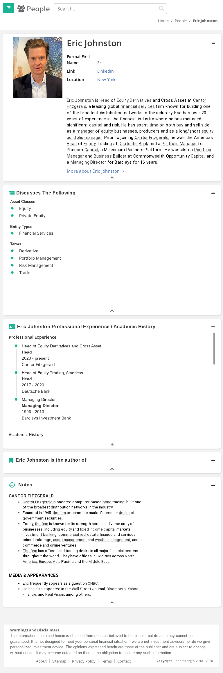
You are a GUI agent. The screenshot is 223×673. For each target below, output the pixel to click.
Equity (90, 143)
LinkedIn (105, 71)
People (181, 20)
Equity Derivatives (134, 100)
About (41, 661)
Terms (106, 661)
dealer (124, 512)
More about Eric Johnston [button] (93, 171)
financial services (138, 106)
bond (107, 502)
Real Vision (54, 594)
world (54, 556)
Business (103, 156)
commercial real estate (78, 534)
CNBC (93, 583)
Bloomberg (116, 589)
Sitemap (59, 661)
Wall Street (81, 589)
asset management (70, 540)
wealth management (112, 540)
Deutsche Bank (133, 143)
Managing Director (88, 162)
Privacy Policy (84, 661)
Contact (124, 661)
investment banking (40, 534)
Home (163, 20)
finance (106, 534)
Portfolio (202, 149)
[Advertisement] (183, 520)
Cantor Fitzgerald (151, 137)
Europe (45, 561)
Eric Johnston (80, 100)
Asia (56, 561)
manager (85, 131)
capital (95, 125)
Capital (91, 149)
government (33, 518)
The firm (30, 551)
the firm (59, 512)
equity (107, 131)
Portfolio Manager (179, 143)
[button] (112, 107)
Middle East (99, 561)
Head (104, 100)
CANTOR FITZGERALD (31, 496)
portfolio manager (84, 137)
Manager (75, 156)
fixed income (91, 529)
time (153, 125)
